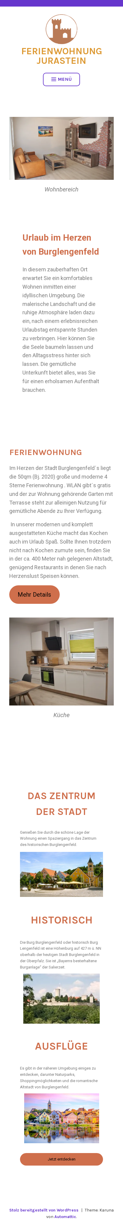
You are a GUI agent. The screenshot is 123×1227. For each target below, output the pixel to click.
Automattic (65, 1216)
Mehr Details (34, 594)
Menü (65, 79)
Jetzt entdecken (62, 1159)
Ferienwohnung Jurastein (61, 56)
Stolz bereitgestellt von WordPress (44, 1210)
